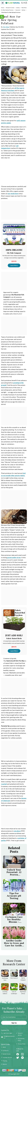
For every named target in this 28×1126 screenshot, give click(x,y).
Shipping (5, 1060)
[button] (2, 2)
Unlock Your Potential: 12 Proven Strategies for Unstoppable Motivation (14, 872)
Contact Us (5, 1050)
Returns (5, 1064)
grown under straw (14, 557)
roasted (4, 784)
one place (17, 831)
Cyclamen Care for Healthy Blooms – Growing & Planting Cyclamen (14, 919)
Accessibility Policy (21, 1039)
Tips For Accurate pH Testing (14, 895)
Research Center (10, 7)
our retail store (13, 193)
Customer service (7, 1057)
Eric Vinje (6, 27)
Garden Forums (7, 1054)
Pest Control (14, 978)
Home (2, 7)
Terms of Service (20, 1034)
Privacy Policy (21, 1044)
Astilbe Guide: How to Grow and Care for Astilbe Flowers (14, 943)
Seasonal (17, 10)
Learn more (14, 265)
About (4, 1047)
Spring (17, 7)
